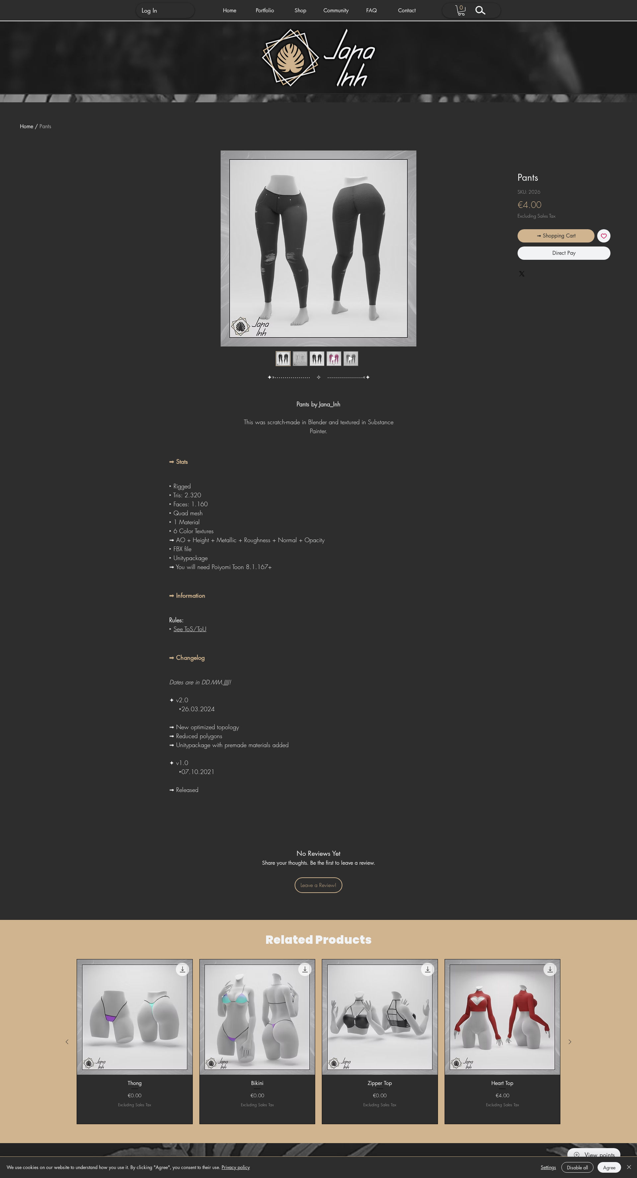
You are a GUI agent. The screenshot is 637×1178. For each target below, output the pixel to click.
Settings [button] (548, 1167)
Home (26, 126)
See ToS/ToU (190, 629)
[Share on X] (522, 274)
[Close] (629, 1167)
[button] (265, 10)
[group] (318, 1042)
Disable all (577, 1167)
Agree (609, 1167)
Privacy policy (236, 1167)
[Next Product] (570, 1042)
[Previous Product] (67, 1042)
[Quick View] (134, 1017)
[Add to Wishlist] (603, 236)
